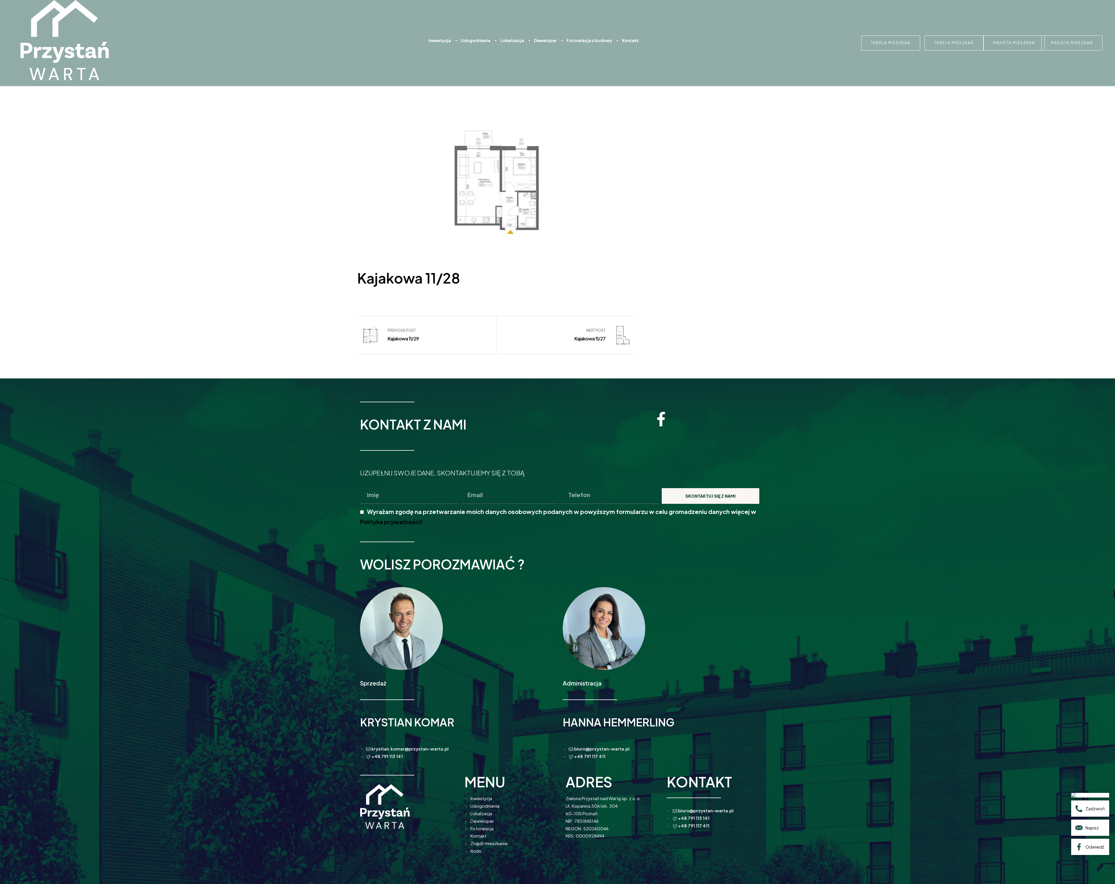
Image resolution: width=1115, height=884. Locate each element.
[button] (890, 42)
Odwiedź (1094, 846)
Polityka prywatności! (391, 521)
